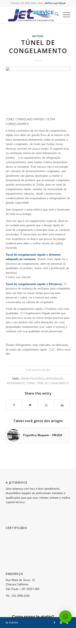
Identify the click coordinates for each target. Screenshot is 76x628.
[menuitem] (54, 15)
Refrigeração (55, 378)
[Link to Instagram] (61, 622)
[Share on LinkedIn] (62, 405)
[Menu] (64, 15)
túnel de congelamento (52, 383)
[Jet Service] (31, 15)
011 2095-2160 (28, 3)
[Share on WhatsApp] (46, 405)
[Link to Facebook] (54, 622)
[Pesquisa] (54, 15)
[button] (65, 616)
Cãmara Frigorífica (32, 378)
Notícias (38, 36)
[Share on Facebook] (14, 405)
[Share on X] (30, 405)
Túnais (30, 383)
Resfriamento (16, 383)
